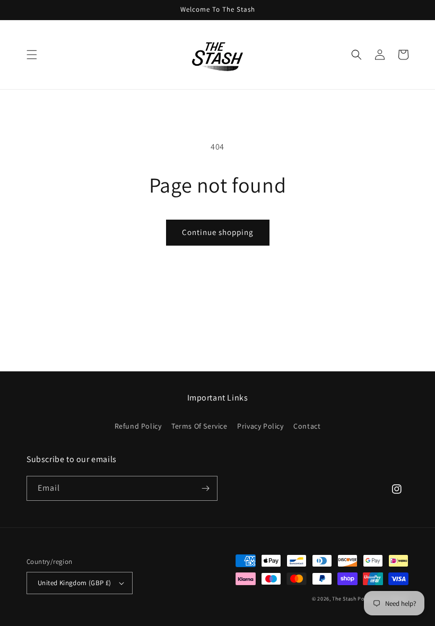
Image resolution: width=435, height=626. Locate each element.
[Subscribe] (205, 488)
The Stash (344, 598)
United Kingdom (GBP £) (74, 582)
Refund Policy (138, 426)
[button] (32, 54)
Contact (306, 426)
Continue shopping (218, 232)
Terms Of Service (199, 426)
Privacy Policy (260, 426)
